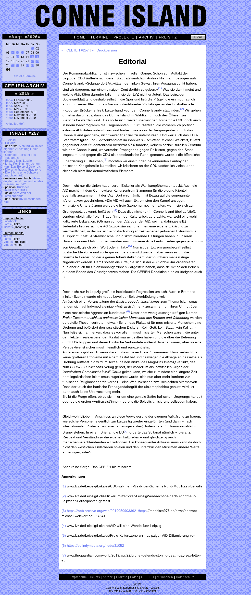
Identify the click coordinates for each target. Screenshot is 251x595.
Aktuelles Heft (15, 123)
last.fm (7, 236)
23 (37, 61)
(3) (105, 159)
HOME (80, 37)
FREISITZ (168, 37)
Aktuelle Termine (24, 76)
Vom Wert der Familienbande (17, 195)
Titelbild (10, 140)
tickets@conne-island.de (146, 593)
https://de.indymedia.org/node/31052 (95, 545)
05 (17, 52)
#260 (9, 117)
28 (27, 65)
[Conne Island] (125, 19)
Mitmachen (165, 577)
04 (12, 52)
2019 (24, 93)
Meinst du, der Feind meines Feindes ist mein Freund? (23, 181)
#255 (9, 103)
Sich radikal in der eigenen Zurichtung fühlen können (23, 149)
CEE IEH (147, 577)
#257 (9, 109)
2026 (32, 36)
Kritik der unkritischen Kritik (16, 189)
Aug (15, 36)
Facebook (10, 221)
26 (17, 65)
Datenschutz (185, 577)
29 (32, 65)
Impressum (79, 577)
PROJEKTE (123, 37)
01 (32, 48)
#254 (9, 100)
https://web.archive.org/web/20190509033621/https (107, 511)
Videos (8, 241)
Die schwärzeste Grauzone (23, 169)
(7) (125, 431)
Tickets (8, 227)
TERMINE (99, 37)
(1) (160, 88)
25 (12, 65)
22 (32, 61)
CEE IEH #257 (77, 50)
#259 (9, 114)
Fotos (7, 224)
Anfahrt (108, 577)
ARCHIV (146, 37)
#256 (9, 106)
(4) (115, 210)
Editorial (10, 143)
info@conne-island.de (117, 593)
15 (32, 56)
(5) (130, 246)
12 (17, 56)
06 (22, 52)
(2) (182, 109)
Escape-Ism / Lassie (18, 160)
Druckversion (107, 50)
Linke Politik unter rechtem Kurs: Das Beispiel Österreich (22, 165)
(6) (128, 311)
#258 (9, 112)
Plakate (121, 577)
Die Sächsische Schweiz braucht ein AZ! (20, 174)
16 (37, 56)
